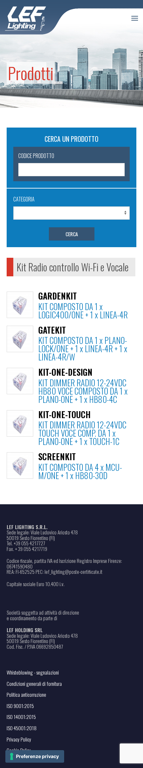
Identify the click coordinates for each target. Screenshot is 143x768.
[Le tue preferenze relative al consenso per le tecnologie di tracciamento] (34, 756)
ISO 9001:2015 (20, 705)
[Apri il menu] (134, 18)
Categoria (24, 199)
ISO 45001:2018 (22, 728)
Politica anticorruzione (26, 694)
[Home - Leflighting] (39, 17)
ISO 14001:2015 (21, 716)
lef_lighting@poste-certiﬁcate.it (73, 572)
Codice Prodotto (36, 156)
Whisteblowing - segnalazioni (33, 672)
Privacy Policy (19, 739)
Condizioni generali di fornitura (34, 683)
